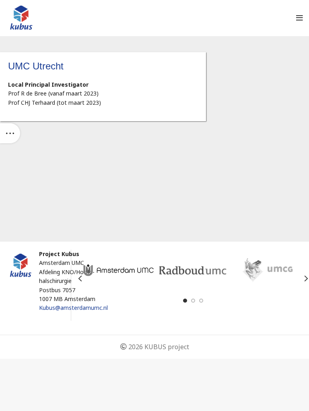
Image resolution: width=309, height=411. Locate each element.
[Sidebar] (10, 133)
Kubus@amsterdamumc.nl (73, 307)
